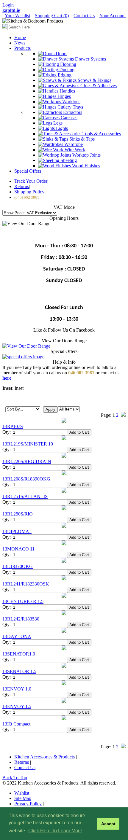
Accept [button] (108, 823)
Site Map (22, 798)
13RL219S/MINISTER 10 (27, 443)
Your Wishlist (17, 15)
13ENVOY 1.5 (16, 706)
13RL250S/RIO (17, 513)
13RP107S (12, 426)
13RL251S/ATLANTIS (25, 496)
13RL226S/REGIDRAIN (26, 461)
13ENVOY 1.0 (16, 688)
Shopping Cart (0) (52, 15)
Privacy (28, 803)
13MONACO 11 (18, 548)
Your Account (112, 15)
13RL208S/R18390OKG (26, 478)
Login (8, 4)
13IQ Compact (16, 723)
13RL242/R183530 (20, 618)
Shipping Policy (29, 191)
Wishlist (21, 793)
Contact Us (84, 15)
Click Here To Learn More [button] (55, 830)
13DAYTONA (16, 636)
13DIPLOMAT (17, 531)
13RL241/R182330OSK (25, 583)
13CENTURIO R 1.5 (22, 601)
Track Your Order (30, 181)
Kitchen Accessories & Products (44, 756)
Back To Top (14, 777)
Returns (21, 186)
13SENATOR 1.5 (19, 671)
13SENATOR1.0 (18, 653)
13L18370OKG (17, 566)
